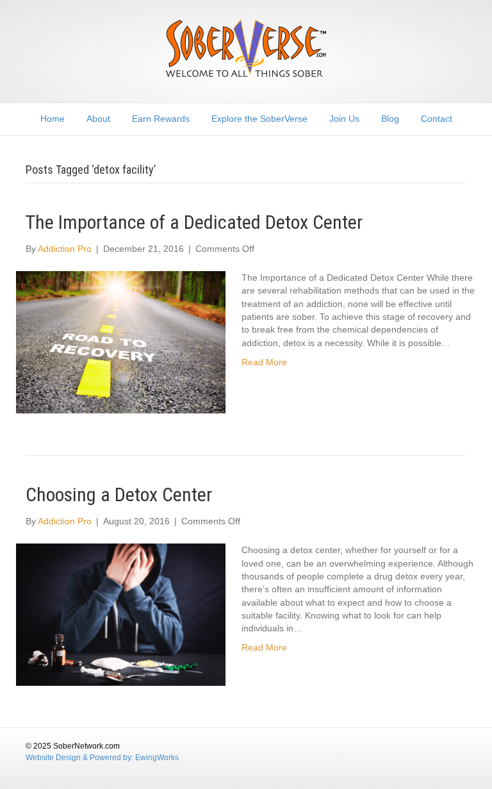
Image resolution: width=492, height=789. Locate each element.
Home (52, 118)
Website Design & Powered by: (80, 757)
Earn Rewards (161, 118)
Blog (390, 118)
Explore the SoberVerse (259, 118)
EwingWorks (157, 757)
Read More (264, 362)
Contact (436, 118)
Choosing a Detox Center (119, 494)
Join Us (344, 118)
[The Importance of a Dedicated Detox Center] (121, 341)
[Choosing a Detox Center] (121, 614)
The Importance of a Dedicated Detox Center (194, 222)
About (98, 118)
